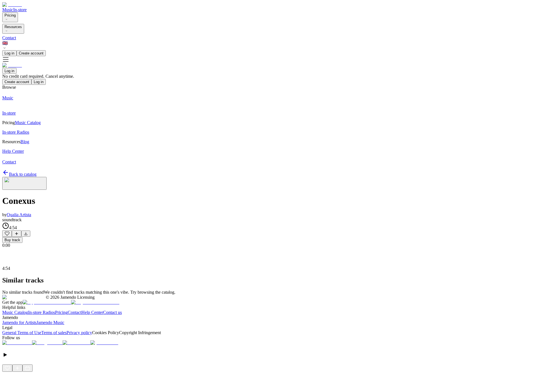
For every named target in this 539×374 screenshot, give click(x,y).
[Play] (24, 183)
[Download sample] (25, 234)
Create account (31, 53)
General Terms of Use (21, 332)
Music (7, 9)
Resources (13, 27)
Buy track (12, 240)
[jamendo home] (12, 4)
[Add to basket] (27, 368)
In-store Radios (41, 312)
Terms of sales (54, 332)
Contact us (112, 312)
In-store (20, 9)
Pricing (10, 15)
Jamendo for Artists (19, 322)
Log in (9, 53)
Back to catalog (22, 174)
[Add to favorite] (7, 233)
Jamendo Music (50, 322)
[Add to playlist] (16, 233)
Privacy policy (79, 332)
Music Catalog (15, 312)
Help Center (92, 312)
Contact (9, 37)
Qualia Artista (19, 214)
